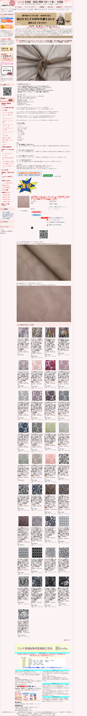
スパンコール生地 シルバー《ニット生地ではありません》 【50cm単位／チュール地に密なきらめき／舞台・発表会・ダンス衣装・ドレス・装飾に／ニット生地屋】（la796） (50, 564)
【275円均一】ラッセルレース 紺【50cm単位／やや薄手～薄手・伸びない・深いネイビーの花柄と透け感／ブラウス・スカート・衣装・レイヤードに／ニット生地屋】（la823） (23, 440)
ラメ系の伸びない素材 (7, 161)
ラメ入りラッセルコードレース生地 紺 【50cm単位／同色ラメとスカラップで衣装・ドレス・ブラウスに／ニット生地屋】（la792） (50, 532)
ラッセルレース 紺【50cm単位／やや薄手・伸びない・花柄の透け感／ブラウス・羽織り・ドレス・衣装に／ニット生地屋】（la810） (36, 500)
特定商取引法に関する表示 (25, 712)
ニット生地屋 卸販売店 (22, 36)
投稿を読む (3, 233)
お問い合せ (50, 7)
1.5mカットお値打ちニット (7, 177)
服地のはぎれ (5, 185)
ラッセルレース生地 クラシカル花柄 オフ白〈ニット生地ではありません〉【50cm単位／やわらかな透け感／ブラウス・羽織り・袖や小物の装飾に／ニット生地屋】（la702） (23, 593)
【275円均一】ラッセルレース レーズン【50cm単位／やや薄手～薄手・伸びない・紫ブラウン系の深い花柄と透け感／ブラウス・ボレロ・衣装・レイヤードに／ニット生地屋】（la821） (50, 408)
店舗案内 (6, 209)
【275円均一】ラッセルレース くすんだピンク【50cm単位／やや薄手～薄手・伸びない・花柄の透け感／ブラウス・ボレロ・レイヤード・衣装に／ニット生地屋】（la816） (37, 376)
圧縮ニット (10, 11)
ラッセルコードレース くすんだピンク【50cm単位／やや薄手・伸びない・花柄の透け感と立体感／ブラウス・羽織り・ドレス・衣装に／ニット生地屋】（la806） (23, 376)
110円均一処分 (6, 195)
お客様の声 (59, 7)
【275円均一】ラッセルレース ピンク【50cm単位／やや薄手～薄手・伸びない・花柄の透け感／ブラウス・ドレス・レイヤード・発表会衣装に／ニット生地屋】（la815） (50, 470)
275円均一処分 (6, 201)
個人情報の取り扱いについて (9, 712)
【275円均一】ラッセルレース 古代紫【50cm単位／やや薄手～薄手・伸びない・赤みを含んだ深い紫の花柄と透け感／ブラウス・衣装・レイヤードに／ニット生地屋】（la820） (37, 408)
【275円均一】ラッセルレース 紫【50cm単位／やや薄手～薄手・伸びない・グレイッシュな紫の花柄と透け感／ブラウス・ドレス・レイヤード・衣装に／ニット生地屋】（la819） (23, 408)
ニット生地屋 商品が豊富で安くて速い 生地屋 (40, 2)
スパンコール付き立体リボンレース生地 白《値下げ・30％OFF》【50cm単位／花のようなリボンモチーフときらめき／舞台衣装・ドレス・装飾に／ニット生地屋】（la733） (23, 626)
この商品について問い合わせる (56, 222)
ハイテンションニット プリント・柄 (8, 125)
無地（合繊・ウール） (7, 140)
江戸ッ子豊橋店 (6, 218)
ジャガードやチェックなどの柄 (7, 128)
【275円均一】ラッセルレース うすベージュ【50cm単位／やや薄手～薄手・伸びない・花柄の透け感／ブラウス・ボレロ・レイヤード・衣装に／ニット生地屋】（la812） (64, 439)
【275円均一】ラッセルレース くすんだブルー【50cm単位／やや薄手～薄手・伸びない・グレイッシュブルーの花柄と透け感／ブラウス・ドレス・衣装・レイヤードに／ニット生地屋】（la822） (64, 408)
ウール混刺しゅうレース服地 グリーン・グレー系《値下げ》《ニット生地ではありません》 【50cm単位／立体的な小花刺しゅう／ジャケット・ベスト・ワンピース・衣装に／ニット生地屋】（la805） (23, 534)
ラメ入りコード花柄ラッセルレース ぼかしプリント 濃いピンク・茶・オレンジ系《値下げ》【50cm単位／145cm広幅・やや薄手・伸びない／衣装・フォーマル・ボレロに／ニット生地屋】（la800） (37, 345)
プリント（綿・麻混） (7, 112)
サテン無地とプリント (7, 163)
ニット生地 (4, 110)
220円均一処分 (6, 199)
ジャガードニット (60, 9)
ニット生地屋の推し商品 (8, 107)
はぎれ (4, 144)
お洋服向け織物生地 (6, 147)
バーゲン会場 (5, 190)
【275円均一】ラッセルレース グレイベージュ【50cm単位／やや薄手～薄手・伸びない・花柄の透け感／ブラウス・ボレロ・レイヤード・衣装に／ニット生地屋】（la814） (37, 470)
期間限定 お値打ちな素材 (8, 173)
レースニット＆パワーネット (7, 132)
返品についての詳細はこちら (56, 217)
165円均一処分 (6, 197)
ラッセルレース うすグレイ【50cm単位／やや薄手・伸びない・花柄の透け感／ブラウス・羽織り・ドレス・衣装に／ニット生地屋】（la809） (23, 500)
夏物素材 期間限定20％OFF (6, 104)
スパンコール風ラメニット (7, 166)
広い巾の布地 (5, 170)
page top (67, 640)
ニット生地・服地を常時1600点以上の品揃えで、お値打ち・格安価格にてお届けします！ (40, 4)
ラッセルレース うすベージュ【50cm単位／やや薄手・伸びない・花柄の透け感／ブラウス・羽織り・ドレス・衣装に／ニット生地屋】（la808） (64, 470)
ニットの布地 (13, 9)
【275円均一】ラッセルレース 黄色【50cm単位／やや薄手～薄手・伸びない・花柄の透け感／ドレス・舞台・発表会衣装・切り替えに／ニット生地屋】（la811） (50, 439)
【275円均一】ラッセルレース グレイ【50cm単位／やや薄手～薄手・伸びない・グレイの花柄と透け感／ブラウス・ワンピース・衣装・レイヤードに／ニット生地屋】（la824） (37, 440)
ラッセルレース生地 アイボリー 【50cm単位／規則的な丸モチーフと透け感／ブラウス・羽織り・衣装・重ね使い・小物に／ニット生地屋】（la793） (64, 532)
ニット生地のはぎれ (7, 183)
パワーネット (4, 11)
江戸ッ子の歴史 (6, 212)
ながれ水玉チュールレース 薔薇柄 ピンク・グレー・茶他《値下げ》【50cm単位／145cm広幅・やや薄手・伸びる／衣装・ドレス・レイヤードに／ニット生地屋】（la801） (50, 344)
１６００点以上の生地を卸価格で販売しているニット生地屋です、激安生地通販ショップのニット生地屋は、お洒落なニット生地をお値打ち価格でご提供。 (44, 712)
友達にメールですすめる (55, 224)
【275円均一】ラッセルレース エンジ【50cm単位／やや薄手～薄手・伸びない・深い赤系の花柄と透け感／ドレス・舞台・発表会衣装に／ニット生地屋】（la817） (50, 376)
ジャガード (5, 155)
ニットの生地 (30, 9)
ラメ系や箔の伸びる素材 (7, 158)
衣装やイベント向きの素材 (8, 150)
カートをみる (18, 7)
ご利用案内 (41, 7)
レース (67, 9)
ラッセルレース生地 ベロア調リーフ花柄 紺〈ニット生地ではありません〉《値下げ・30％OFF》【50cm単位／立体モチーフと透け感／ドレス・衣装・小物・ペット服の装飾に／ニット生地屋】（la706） (50, 595)
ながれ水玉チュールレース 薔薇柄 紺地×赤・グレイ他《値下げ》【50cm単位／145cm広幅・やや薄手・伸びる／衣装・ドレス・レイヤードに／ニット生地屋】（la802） (64, 344)
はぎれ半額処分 (6, 187)
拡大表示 (25, 210)
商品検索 (3, 98)
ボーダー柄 (5, 135)
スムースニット (51, 9)
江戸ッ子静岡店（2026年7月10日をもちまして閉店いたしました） (8, 215)
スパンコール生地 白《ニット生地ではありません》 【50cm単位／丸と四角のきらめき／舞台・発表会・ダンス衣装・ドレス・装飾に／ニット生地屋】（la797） (63, 564)
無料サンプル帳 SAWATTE (5, 204)
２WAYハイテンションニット (40, 9)
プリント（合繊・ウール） (7, 115)
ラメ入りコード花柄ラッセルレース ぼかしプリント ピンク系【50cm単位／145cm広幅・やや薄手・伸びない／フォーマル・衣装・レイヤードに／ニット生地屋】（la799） (23, 344)
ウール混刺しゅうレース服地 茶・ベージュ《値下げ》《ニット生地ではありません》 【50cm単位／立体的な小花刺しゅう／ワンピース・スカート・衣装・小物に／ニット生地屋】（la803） (50, 501)
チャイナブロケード (7, 153)
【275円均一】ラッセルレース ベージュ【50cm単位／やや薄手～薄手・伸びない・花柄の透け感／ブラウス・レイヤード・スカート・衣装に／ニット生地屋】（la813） (23, 470)
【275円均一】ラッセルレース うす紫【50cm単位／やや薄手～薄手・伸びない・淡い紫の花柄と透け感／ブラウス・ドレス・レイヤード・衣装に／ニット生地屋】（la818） (64, 376)
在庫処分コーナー (6, 192)
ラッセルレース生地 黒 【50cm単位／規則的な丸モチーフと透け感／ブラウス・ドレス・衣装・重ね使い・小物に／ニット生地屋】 (37, 563)
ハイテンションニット (7, 118)
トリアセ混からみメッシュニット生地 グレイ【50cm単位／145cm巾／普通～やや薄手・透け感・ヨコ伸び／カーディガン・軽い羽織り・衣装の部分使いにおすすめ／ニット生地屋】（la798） (37, 533)
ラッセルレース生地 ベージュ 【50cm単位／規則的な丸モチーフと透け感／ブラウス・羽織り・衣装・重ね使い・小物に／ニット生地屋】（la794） (23, 563)
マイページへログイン (30, 7)
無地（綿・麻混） (6, 137)
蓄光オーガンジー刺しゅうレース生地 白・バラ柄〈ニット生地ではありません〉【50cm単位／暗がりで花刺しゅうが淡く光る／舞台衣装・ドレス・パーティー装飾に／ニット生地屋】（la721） (63, 594)
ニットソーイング (22, 9)
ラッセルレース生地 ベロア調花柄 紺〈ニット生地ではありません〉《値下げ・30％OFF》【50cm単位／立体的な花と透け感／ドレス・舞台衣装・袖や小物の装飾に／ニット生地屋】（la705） (37, 595)
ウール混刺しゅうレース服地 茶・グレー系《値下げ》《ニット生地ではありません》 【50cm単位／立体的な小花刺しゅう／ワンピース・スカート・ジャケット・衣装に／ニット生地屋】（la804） (63, 501)
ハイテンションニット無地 (7, 121)
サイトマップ (68, 7)
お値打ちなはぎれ (6, 180)
